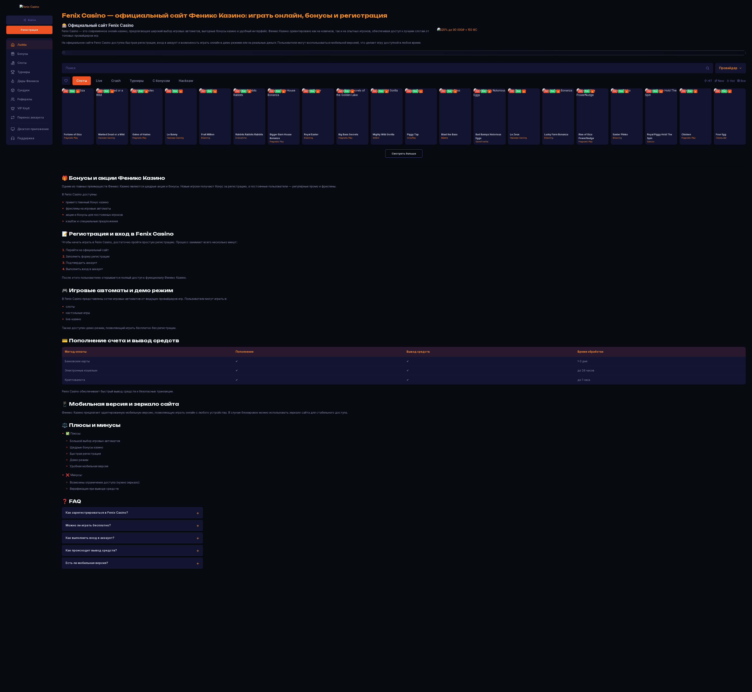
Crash (116, 81)
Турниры (137, 81)
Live (99, 81)
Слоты (81, 81)
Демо (78, 120)
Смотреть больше (404, 153)
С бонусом (161, 81)
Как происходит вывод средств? (91, 550)
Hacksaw (186, 81)
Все (743, 80)
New (721, 80)
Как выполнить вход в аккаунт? (90, 538)
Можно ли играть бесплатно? (88, 525)
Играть (77, 113)
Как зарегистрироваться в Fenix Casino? (97, 512)
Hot (732, 80)
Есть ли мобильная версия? (87, 563)
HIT (710, 80)
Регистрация (29, 29)
